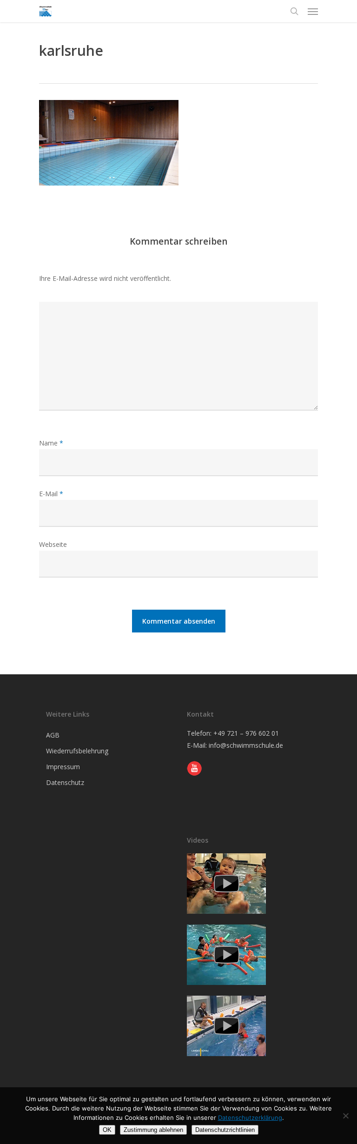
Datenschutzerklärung (250, 1117)
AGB (53, 735)
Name (51, 443)
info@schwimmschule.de (246, 745)
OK (107, 1129)
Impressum (63, 766)
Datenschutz (65, 782)
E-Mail (51, 493)
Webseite (53, 544)
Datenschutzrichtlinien (225, 1129)
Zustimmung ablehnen (153, 1129)
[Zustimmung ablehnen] (345, 1115)
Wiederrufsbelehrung (77, 750)
